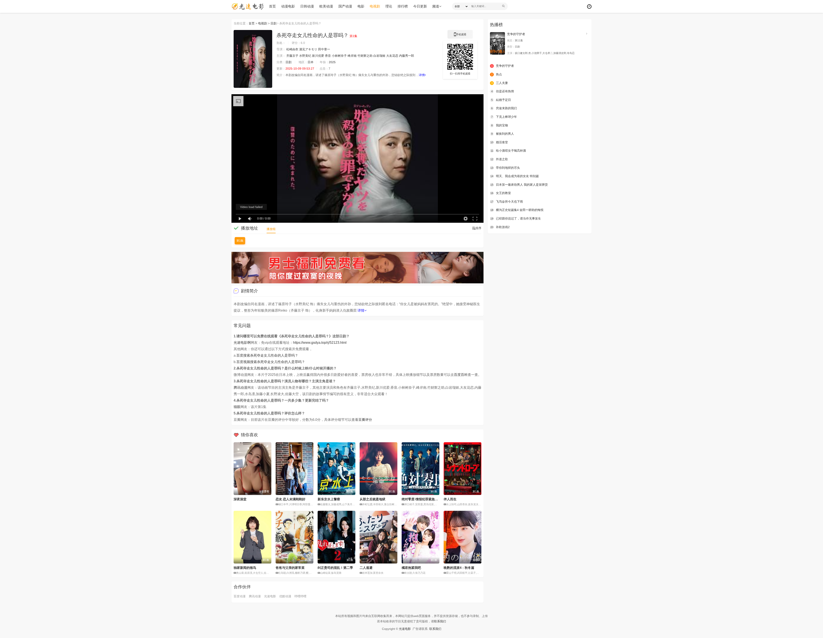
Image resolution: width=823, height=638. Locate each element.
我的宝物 (499, 125)
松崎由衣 (292, 49)
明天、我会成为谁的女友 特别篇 (514, 176)
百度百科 (461, 375)
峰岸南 (352, 55)
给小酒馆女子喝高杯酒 (508, 150)
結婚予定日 (501, 100)
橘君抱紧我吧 (411, 567)
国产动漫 (345, 6)
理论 (388, 6)
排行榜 (403, 6)
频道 (435, 6)
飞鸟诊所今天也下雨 (506, 201)
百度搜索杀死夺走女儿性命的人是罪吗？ (267, 355)
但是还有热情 (502, 91)
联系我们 (440, 621)
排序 (478, 228)
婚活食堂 (499, 142)
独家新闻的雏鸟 (245, 567)
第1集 (239, 240)
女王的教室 (500, 193)
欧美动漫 (326, 6)
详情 (422, 75)
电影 (360, 6)
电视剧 (375, 6)
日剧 (273, 23)
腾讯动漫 (240, 387)
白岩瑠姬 (379, 55)
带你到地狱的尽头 (505, 167)
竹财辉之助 (364, 55)
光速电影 (270, 596)
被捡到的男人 (502, 133)
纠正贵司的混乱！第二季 (335, 567)
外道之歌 (499, 159)
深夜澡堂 (240, 499)
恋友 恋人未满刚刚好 (290, 499)
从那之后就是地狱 (372, 499)
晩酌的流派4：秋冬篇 (459, 567)
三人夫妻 (499, 83)
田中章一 (324, 49)
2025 (332, 62)
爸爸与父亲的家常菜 (290, 567)
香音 (328, 55)
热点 (496, 74)
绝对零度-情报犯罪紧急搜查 (421, 499)
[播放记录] (589, 6)
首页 (272, 6)
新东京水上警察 (329, 499)
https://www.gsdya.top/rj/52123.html (320, 342)
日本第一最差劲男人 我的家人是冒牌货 (519, 184)
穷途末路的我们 (504, 108)
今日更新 (420, 6)
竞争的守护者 (516, 34)
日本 (311, 62)
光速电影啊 (242, 342)
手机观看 (460, 36)
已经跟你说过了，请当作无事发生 (515, 218)
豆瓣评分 (365, 419)
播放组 (271, 229)
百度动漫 (240, 596)
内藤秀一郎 (406, 55)
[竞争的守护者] (497, 43)
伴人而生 (450, 499)
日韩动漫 (307, 6)
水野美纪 (305, 55)
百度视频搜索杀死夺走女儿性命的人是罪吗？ (270, 362)
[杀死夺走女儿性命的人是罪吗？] (253, 59)
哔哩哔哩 (300, 596)
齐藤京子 (292, 55)
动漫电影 (288, 6)
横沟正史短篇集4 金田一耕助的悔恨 (517, 210)
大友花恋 (392, 55)
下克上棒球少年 (504, 116)
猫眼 (237, 407)
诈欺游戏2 (500, 227)
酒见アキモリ (308, 49)
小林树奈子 (339, 55)
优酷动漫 (285, 596)
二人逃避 (366, 567)
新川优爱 (318, 55)
